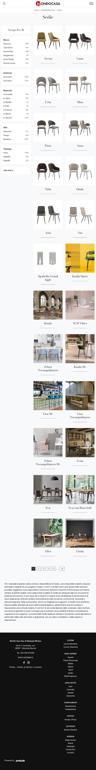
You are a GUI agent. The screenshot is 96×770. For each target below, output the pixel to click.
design (6, 135)
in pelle (6, 106)
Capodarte (7, 48)
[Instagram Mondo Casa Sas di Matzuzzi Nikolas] (28, 662)
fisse (5, 153)
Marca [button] (6, 40)
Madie (70, 664)
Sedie (60, 10)
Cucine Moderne (70, 644)
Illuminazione (70, 706)
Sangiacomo (8, 55)
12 (62, 569)
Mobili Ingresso (70, 676)
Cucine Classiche (71, 647)
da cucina (7, 77)
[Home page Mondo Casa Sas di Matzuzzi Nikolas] (48, 3)
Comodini (70, 690)
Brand (70, 743)
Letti (70, 686)
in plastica (7, 110)
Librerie (71, 657)
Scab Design (8, 59)
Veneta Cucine (9, 63)
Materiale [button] (7, 90)
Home (36, 10)
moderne (7, 139)
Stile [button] (5, 127)
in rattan (7, 114)
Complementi (70, 709)
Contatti (70, 753)
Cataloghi (70, 746)
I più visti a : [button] (8, 170)
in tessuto (7, 118)
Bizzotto (7, 44)
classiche (7, 131)
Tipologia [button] (7, 149)
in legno (6, 98)
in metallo (7, 102)
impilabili (6, 157)
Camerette (70, 696)
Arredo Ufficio (70, 720)
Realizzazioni (70, 740)
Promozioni (70, 750)
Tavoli (70, 670)
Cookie (20, 667)
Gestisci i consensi (34, 667)
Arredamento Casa (48, 10)
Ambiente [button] (7, 73)
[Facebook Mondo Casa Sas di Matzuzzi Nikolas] (23, 662)
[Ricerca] (4, 3)
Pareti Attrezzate (70, 660)
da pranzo (7, 81)
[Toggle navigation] (91, 4)
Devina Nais (8, 52)
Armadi (70, 693)
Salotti (70, 667)
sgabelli (6, 161)
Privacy (12, 667)
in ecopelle (7, 94)
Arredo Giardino (70, 730)
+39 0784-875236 (27, 653)
